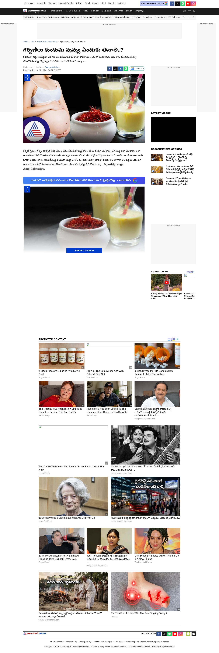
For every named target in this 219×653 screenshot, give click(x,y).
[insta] (193, 3)
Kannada (52, 3)
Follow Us (140, 69)
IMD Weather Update (70, 17)
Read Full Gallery (84, 250)
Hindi (103, 3)
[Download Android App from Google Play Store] (188, 634)
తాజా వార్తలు (57, 11)
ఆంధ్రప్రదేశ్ (106, 11)
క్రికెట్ (85, 11)
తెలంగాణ (118, 11)
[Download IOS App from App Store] (193, 634)
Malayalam (29, 3)
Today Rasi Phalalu (91, 17)
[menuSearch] (194, 11)
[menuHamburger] (189, 11)
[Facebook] (172, 3)
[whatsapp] (182, 3)
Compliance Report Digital (147, 642)
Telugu (79, 3)
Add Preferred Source (152, 3)
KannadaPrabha (66, 3)
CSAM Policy (98, 642)
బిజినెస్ (129, 11)
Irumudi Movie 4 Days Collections (117, 17)
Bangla (95, 3)
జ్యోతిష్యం (140, 11)
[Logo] (35, 11)
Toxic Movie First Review (48, 17)
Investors (165, 642)
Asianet (34, 633)
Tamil (87, 3)
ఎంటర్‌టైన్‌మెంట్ (73, 11)
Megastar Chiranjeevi (143, 17)
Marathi (111, 3)
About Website (57, 642)
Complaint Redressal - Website (119, 642)
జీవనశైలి (95, 11)
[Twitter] (177, 3)
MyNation (121, 3)
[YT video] (188, 3)
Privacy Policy (85, 642)
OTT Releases (174, 17)
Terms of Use (71, 642)
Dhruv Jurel (160, 17)
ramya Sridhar (52, 67)
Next (193, 17)
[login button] (185, 11)
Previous (189, 17)
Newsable (41, 3)
